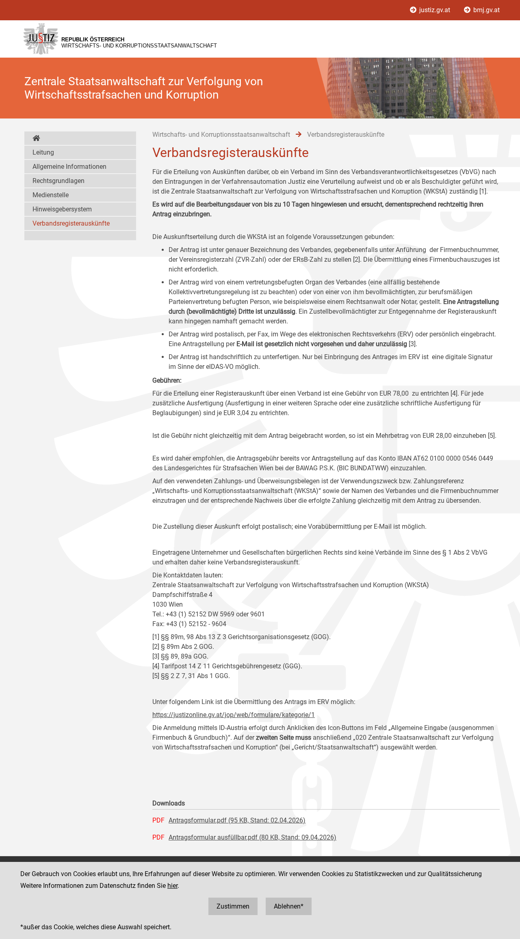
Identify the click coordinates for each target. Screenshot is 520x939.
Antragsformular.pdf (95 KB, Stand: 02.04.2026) (237, 820)
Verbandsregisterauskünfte (71, 223)
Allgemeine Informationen (69, 166)
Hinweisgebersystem (62, 209)
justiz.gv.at (435, 10)
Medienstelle (50, 195)
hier (172, 885)
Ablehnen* (288, 906)
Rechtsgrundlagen (58, 181)
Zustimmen (233, 906)
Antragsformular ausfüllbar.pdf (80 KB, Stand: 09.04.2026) (252, 837)
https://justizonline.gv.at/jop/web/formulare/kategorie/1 (233, 715)
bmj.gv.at (486, 10)
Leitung (43, 152)
